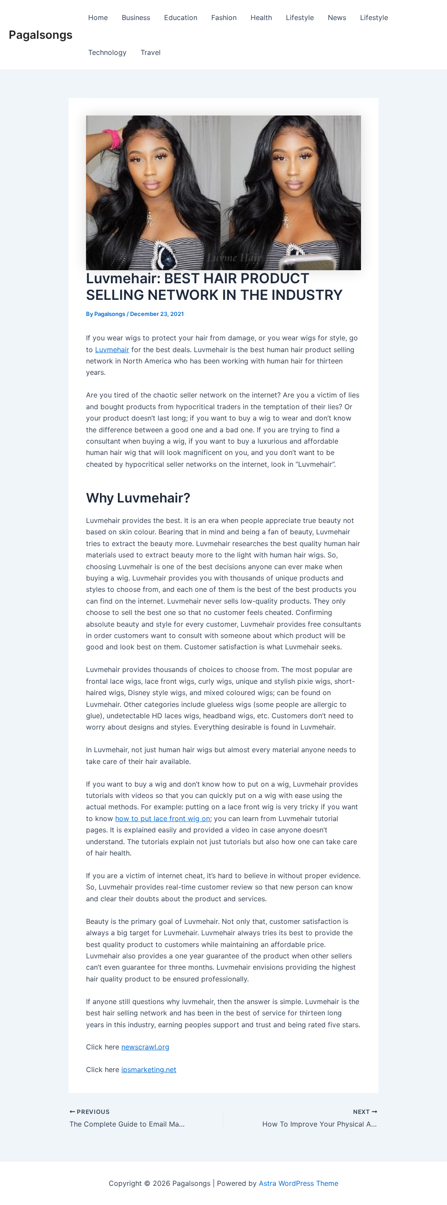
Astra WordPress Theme (298, 1183)
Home (98, 17)
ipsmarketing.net (148, 1069)
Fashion (224, 17)
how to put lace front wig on (162, 818)
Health (261, 17)
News (337, 17)
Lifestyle (300, 17)
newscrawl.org (145, 1046)
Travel (151, 52)
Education (180, 17)
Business (136, 17)
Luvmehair (112, 349)
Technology (107, 52)
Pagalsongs (40, 34)
